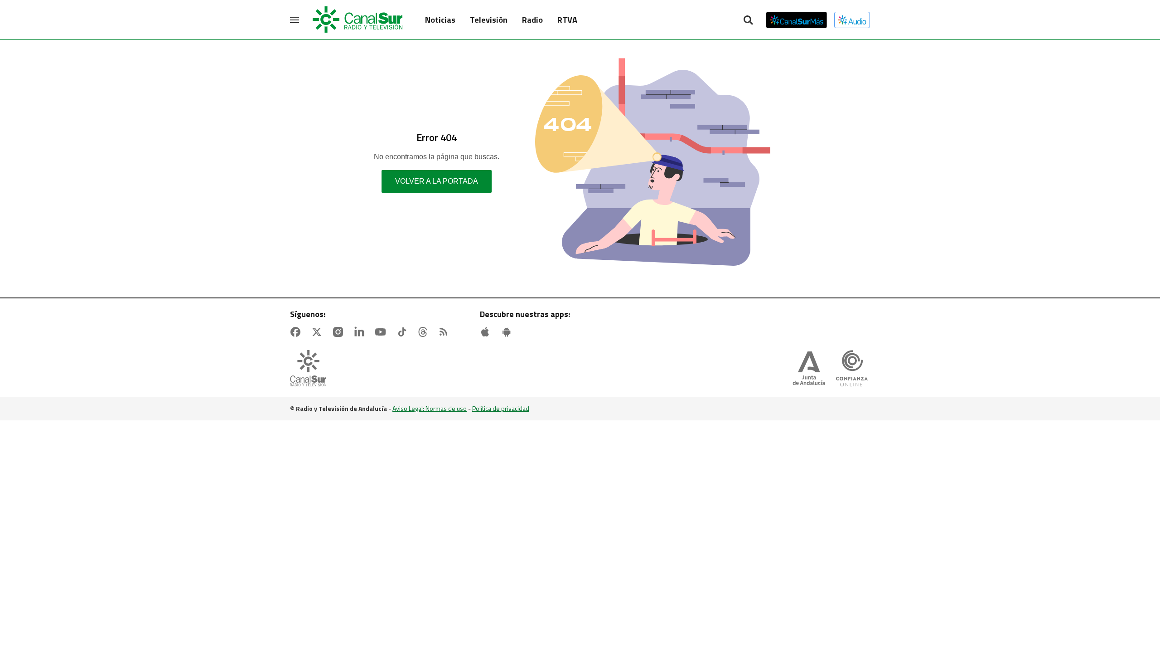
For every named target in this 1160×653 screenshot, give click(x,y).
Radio (532, 20)
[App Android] (508, 331)
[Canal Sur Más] (796, 20)
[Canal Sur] (358, 20)
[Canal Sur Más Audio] (852, 20)
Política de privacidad (500, 408)
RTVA (567, 20)
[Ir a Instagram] (340, 331)
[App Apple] (487, 331)
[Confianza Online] (852, 369)
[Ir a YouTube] (382, 331)
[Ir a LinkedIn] (361, 331)
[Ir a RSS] (445, 331)
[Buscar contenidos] (748, 21)
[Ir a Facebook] (297, 331)
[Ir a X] (318, 331)
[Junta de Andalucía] (809, 369)
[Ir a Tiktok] (403, 331)
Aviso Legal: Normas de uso (429, 408)
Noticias (440, 20)
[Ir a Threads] (424, 331)
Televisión (489, 20)
